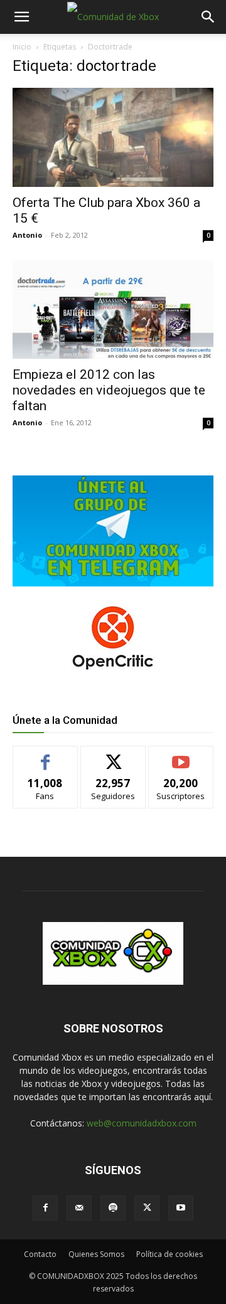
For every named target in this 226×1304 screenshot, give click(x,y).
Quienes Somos (96, 1254)
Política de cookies (169, 1254)
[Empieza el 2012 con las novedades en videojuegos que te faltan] (113, 309)
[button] (21, 17)
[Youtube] (180, 1208)
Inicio (22, 46)
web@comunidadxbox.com (141, 1123)
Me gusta (45, 755)
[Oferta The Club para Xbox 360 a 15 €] (113, 137)
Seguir (113, 755)
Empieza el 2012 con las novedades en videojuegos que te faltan (109, 390)
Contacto (40, 1254)
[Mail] (79, 1208)
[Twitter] (146, 1208)
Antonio (27, 235)
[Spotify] (113, 1208)
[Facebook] (45, 1208)
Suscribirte (181, 755)
